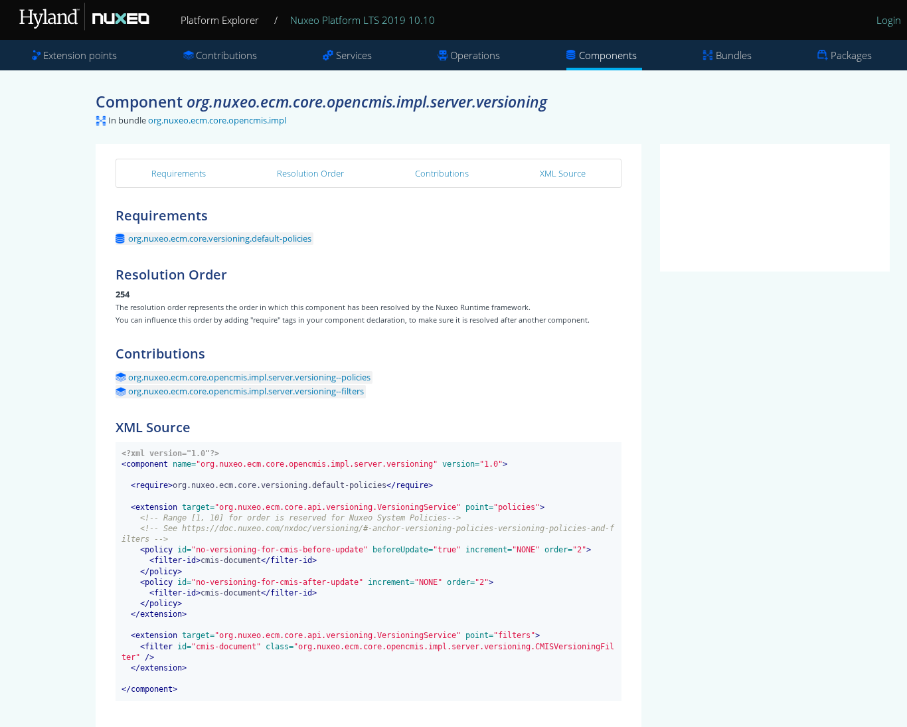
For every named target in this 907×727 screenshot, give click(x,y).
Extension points (80, 55)
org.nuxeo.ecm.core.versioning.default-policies (219, 238)
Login (888, 20)
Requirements (178, 173)
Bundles (734, 55)
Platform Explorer (220, 20)
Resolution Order (310, 173)
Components (608, 55)
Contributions (226, 55)
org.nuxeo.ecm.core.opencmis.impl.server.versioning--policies (249, 377)
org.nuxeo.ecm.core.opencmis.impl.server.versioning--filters (246, 391)
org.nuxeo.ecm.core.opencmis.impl (217, 120)
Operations (475, 55)
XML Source (563, 173)
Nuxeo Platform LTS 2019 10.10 (362, 20)
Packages (851, 55)
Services (354, 55)
